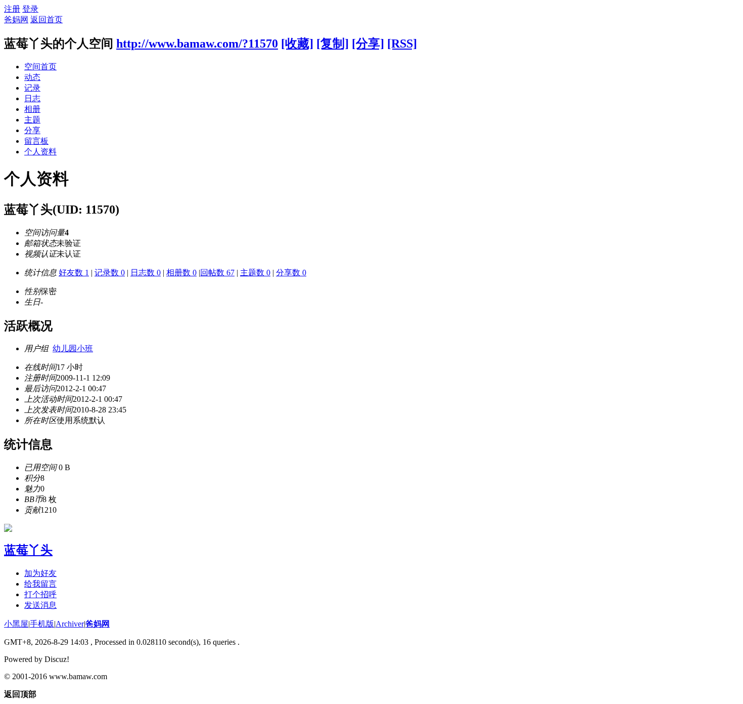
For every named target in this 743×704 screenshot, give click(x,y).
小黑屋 (16, 623)
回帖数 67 (217, 272)
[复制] (332, 43)
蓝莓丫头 (28, 550)
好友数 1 (74, 272)
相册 (32, 109)
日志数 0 (145, 272)
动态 (32, 77)
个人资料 (40, 151)
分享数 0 (291, 272)
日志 (32, 98)
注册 (12, 9)
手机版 (42, 623)
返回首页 (46, 19)
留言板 (36, 141)
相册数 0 (181, 272)
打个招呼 (40, 594)
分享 (32, 130)
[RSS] (402, 43)
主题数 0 (255, 272)
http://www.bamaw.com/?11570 (197, 43)
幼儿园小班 (73, 348)
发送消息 (40, 605)
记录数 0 (110, 272)
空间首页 (40, 66)
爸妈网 (16, 19)
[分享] (368, 43)
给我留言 (40, 583)
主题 (32, 119)
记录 (32, 88)
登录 (30, 9)
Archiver (70, 623)
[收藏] (297, 43)
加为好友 (40, 573)
